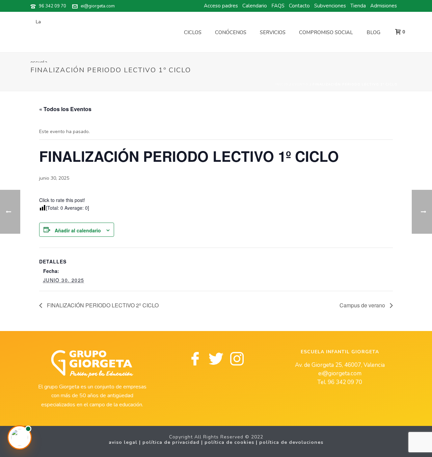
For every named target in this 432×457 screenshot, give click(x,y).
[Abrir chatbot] (19, 437)
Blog (373, 32)
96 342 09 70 (52, 6)
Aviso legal (123, 442)
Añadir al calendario (78, 230)
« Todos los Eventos (65, 109)
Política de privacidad (170, 442)
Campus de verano (363, 305)
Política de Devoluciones (291, 442)
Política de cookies (229, 442)
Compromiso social (326, 32)
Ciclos (192, 32)
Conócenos (230, 32)
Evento (300, 84)
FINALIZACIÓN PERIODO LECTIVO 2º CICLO (102, 305)
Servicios (273, 32)
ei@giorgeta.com (98, 6)
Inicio (281, 84)
